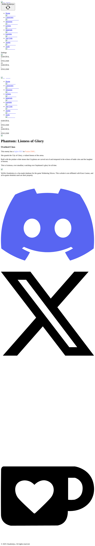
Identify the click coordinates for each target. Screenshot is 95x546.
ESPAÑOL (5, 57)
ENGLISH (5, 61)
